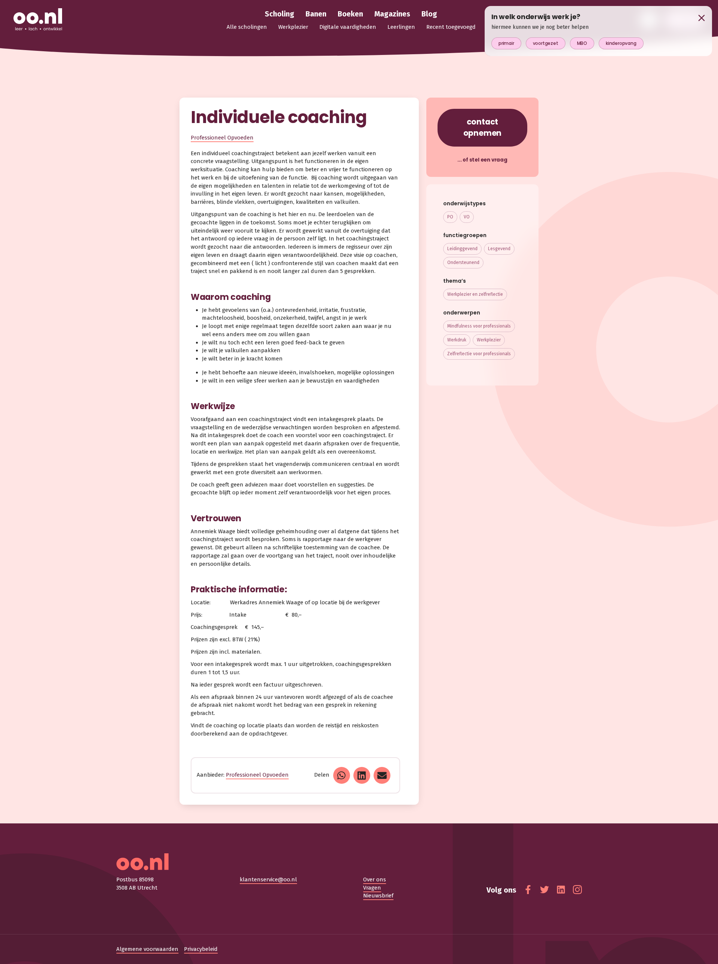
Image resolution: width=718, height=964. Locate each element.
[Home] (37, 20)
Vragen (372, 887)
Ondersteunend (463, 262)
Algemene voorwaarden (147, 949)
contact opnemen (482, 127)
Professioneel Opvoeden (222, 137)
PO (450, 216)
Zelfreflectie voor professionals (479, 353)
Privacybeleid (201, 949)
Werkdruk (456, 340)
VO (467, 216)
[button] (341, 775)
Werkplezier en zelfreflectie (475, 294)
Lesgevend (499, 248)
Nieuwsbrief (378, 895)
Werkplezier (489, 340)
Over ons (374, 879)
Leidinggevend (462, 248)
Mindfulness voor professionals (479, 326)
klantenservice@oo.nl (268, 879)
